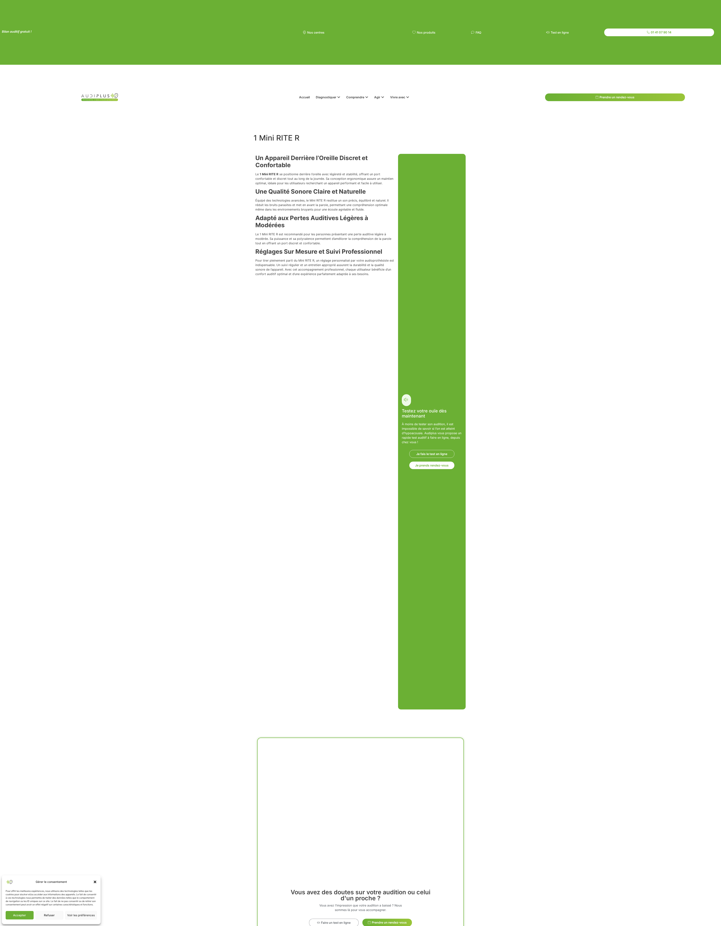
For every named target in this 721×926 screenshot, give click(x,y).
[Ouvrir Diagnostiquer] (338, 97)
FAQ (478, 32)
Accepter (19, 915)
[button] (95, 882)
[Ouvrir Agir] (382, 97)
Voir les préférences (81, 915)
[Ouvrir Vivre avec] (407, 97)
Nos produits (426, 32)
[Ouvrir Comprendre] (366, 97)
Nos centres (315, 32)
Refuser (49, 915)
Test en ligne (560, 32)
